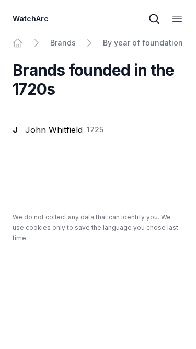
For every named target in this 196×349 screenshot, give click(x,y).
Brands (63, 42)
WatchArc (31, 18)
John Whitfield (54, 130)
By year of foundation (143, 42)
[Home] (18, 43)
